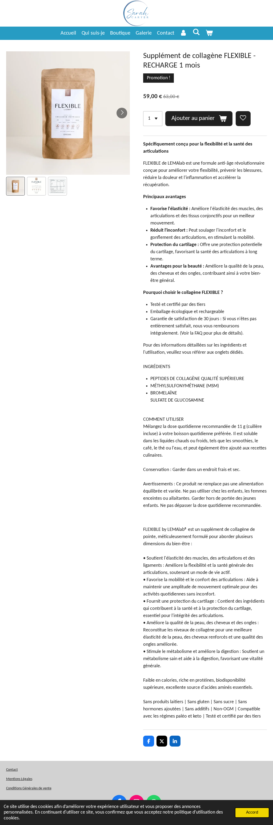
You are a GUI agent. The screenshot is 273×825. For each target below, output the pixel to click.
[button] (15, 186)
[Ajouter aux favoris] (243, 118)
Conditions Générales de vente (28, 788)
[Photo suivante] (122, 113)
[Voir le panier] (209, 33)
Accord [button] (252, 812)
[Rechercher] (196, 32)
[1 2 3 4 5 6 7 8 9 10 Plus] (152, 118)
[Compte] (183, 33)
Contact (12, 770)
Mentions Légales (19, 779)
